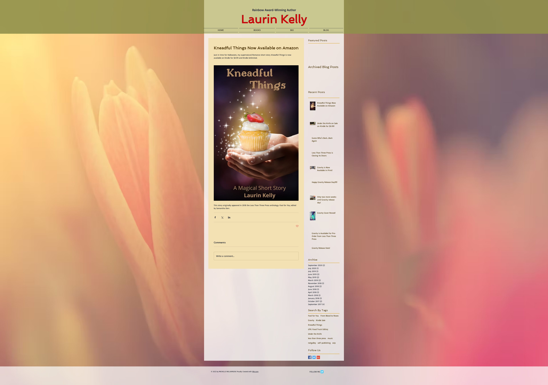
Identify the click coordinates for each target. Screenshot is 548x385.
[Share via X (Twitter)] (222, 217)
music (330, 338)
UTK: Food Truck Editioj (318, 329)
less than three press (317, 338)
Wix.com (255, 371)
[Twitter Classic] (322, 371)
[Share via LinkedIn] (229, 217)
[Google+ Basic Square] (318, 357)
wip (334, 343)
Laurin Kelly (274, 19)
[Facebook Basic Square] (309, 357)
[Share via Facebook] (215, 217)
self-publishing (324, 343)
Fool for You (313, 315)
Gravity (311, 320)
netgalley (312, 343)
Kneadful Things (315, 325)
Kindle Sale (320, 320)
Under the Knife (315, 334)
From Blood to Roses (330, 315)
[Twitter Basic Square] (314, 357)
